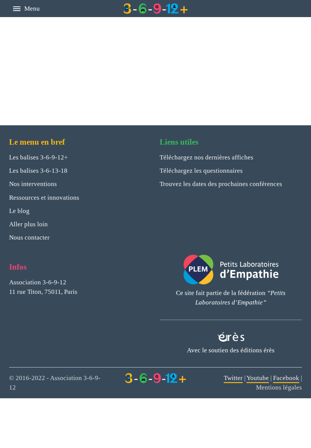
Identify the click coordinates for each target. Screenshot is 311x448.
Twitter (233, 378)
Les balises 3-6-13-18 (38, 170)
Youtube (258, 378)
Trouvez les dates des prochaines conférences (221, 184)
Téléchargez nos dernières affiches (206, 157)
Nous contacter (29, 237)
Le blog (19, 211)
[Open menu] (16, 8)
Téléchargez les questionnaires (201, 170)
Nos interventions (33, 184)
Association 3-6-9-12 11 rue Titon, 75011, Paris (43, 287)
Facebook (286, 378)
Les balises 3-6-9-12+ (38, 157)
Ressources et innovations (44, 197)
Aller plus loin (28, 224)
